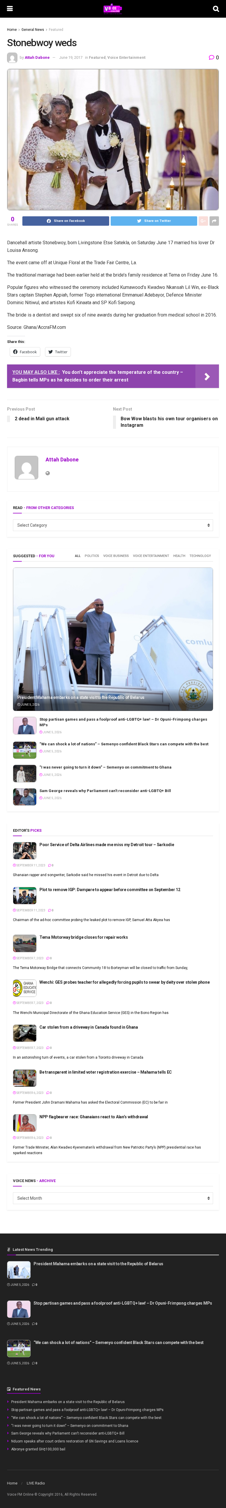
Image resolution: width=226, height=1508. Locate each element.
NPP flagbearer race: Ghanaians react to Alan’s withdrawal (93, 1116)
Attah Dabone (37, 57)
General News (32, 30)
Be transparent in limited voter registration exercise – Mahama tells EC (105, 1072)
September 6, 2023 (30, 1092)
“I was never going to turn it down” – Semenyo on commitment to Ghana (105, 767)
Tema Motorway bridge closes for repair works (83, 937)
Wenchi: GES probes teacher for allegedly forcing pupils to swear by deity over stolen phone (124, 982)
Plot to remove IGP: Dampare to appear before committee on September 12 (109, 889)
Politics (92, 556)
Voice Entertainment (126, 57)
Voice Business (116, 556)
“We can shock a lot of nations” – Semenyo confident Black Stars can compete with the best (123, 744)
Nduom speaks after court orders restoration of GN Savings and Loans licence (74, 1441)
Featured (56, 30)
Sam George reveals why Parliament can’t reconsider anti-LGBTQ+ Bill (105, 791)
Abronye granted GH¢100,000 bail (38, 1449)
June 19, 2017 (70, 57)
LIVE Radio (36, 1483)
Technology (200, 556)
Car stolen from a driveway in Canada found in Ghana (88, 1027)
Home (12, 30)
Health (179, 556)
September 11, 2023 (30, 865)
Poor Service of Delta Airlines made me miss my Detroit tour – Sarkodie (106, 844)
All (78, 556)
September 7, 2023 (30, 958)
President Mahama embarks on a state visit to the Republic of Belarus (80, 697)
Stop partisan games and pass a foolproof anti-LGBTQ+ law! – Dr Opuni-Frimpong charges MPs (123, 1303)
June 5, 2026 (29, 704)
